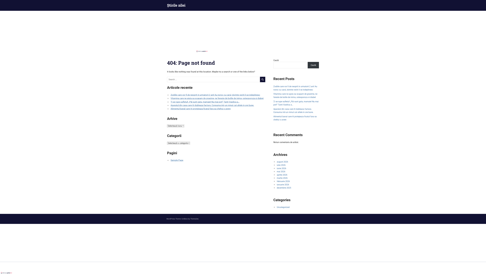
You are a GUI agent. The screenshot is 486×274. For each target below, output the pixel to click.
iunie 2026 (281, 168)
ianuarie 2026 (283, 184)
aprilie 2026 (282, 175)
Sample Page (177, 160)
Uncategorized (283, 207)
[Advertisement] (243, 31)
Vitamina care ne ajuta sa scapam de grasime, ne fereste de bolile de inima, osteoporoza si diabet (217, 98)
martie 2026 (282, 178)
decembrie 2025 (284, 188)
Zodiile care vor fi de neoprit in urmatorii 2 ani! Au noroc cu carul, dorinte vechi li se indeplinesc (215, 95)
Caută (276, 60)
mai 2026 (281, 171)
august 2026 (282, 162)
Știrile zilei (176, 5)
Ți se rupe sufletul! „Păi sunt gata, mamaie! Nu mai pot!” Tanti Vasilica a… (205, 102)
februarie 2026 (283, 181)
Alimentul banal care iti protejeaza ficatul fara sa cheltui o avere (201, 108)
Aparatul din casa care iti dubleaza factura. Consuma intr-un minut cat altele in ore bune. (212, 105)
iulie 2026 (281, 165)
